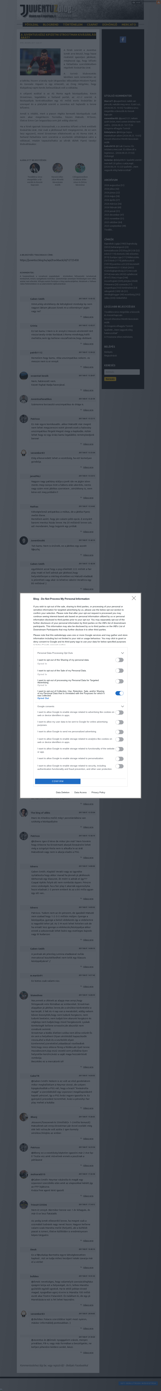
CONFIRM (58, 781)
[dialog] (80, 695)
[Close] (135, 599)
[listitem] (80, 653)
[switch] (119, 660)
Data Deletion (62, 792)
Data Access (80, 792)
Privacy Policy (98, 792)
